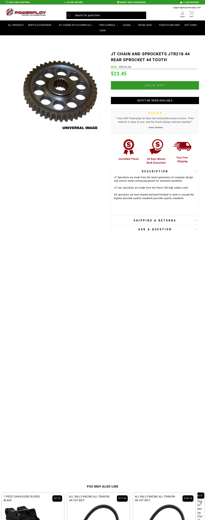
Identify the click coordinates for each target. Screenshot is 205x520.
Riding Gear (145, 25)
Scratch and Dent (169, 25)
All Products (16, 25)
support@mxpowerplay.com (187, 7)
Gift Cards (191, 25)
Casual (127, 25)
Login (102, 30)
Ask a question (155, 229)
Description (155, 171)
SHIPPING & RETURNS (155, 220)
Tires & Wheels (107, 25)
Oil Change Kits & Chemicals (75, 25)
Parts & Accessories (40, 25)
